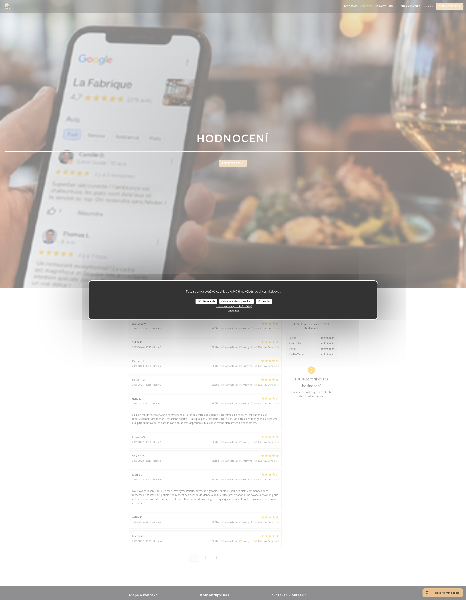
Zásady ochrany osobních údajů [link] (234, 306)
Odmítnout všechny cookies (236, 301)
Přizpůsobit (264, 301)
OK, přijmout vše (206, 301)
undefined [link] (234, 310)
